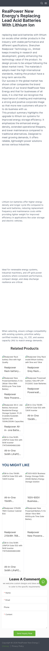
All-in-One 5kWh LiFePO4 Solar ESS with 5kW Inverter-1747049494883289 (12, 452)
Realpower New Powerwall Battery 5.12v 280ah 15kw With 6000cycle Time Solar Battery (12, 396)
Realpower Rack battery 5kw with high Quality (12, 369)
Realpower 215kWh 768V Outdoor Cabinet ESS (12, 534)
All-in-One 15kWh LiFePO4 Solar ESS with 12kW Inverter (35, 417)
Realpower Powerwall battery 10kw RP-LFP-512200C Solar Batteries (35, 390)
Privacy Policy (17, 646)
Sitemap (5, 646)
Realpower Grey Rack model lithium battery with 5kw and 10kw (35, 369)
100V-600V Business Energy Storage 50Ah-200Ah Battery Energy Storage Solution (35, 499)
